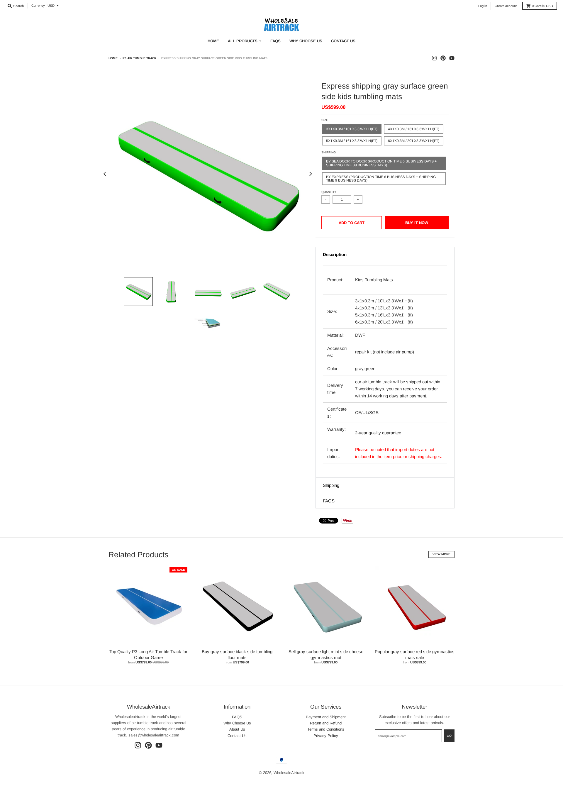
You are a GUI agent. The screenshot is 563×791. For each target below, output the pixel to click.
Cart (542, 6)
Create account (506, 6)
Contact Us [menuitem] (343, 41)
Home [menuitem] (213, 41)
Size (324, 120)
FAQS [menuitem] (275, 41)
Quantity (328, 192)
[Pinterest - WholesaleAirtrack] (443, 58)
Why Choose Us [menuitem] (305, 41)
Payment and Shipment (326, 717)
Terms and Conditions (325, 729)
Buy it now (416, 223)
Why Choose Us (237, 723)
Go (449, 735)
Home (113, 58)
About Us (237, 729)
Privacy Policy (325, 736)
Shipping (328, 152)
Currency (38, 5)
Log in (482, 6)
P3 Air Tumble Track (139, 58)
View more (441, 554)
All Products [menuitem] (242, 41)
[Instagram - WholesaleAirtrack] (434, 58)
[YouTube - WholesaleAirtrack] (452, 58)
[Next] (310, 174)
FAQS (237, 717)
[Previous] (104, 174)
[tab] (385, 254)
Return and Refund (326, 723)
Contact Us (237, 736)
